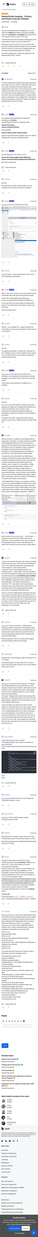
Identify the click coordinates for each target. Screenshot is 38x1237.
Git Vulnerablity (7, 1070)
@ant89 (4, 183)
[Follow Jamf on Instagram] (14, 1141)
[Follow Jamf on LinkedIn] (6, 1141)
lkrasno (6, 857)
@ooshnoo (5, 204)
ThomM (9, 1111)
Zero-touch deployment (8, 1184)
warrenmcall (8, 654)
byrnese (7, 911)
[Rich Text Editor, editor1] (19, 1032)
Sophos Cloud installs (9, 1059)
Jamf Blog (4, 1159)
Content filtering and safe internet (12, 1212)
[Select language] (24, 4)
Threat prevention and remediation (12, 1209)
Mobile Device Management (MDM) (12, 1187)
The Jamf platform (7, 1181)
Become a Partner (7, 1166)
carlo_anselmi (8, 736)
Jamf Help (4, 1150)
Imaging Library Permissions (11, 1065)
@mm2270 (5, 625)
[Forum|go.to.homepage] (11, 4)
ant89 (6, 27)
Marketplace (5, 1162)
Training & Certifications (8, 1153)
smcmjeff (7, 435)
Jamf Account (5, 1172)
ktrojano (9, 1100)
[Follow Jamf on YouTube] (10, 1141)
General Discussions (9, 9)
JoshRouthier (8, 79)
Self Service (5, 1200)
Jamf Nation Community (9, 1156)
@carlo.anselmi (6, 798)
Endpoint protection (7, 1206)
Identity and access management (12, 1203)
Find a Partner (5, 1169)
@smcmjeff (19, 536)
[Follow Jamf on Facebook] (17, 1141)
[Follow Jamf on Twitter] (2, 1141)
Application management (9, 1190)
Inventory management (8, 1194)
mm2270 (7, 558)
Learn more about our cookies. (21, 1224)
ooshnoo (7, 179)
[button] (4, 4)
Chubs (9, 1105)
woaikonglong (11, 1122)
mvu (8, 1117)
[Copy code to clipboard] (34, 752)
